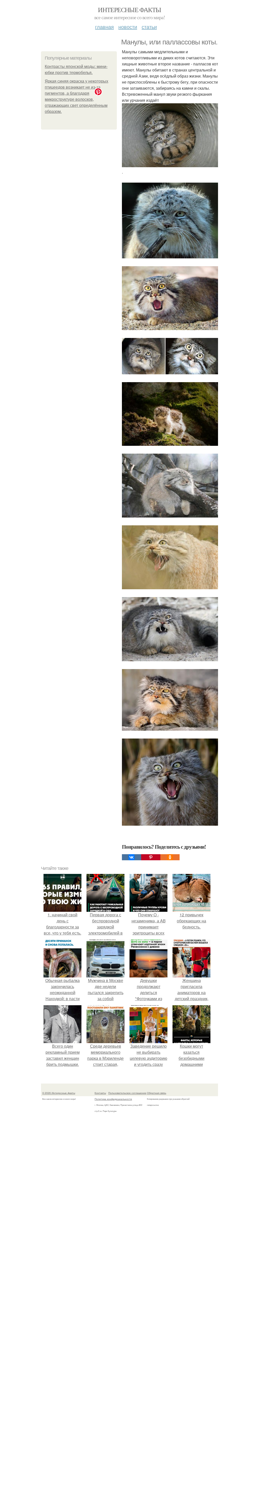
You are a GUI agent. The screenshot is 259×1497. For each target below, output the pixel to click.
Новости (127, 26)
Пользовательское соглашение (127, 1093)
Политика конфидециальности (113, 1099)
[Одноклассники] (170, 857)
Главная (104, 26)
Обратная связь (156, 1093)
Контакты (100, 1093)
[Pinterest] (150, 857)
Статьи (149, 26)
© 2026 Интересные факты (58, 1093)
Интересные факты (129, 9)
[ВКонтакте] (131, 857)
